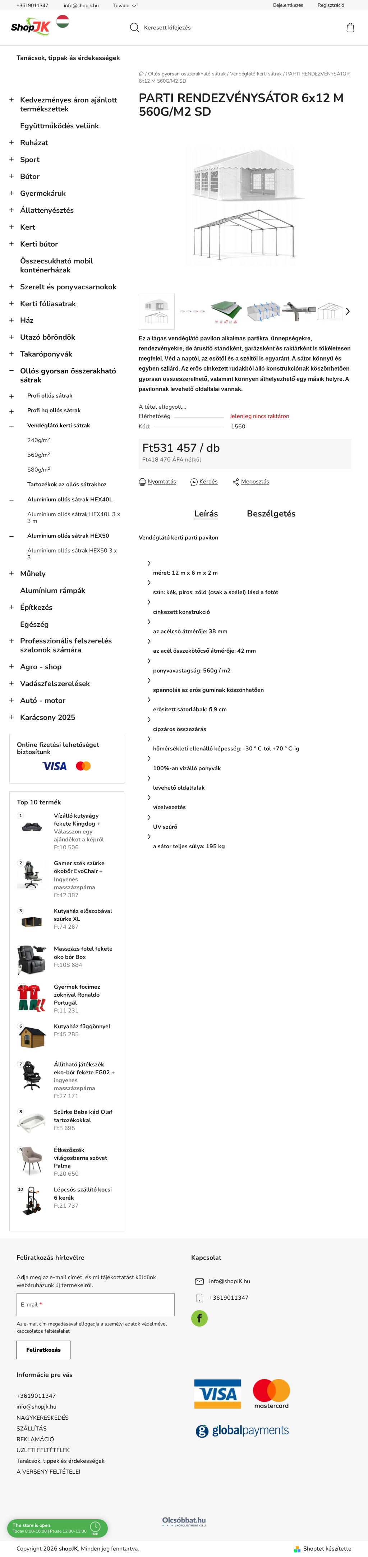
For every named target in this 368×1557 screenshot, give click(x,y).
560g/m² (38, 455)
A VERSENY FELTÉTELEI (48, 1472)
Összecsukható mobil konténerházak (56, 265)
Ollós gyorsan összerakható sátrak (68, 375)
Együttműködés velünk (59, 126)
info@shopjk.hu (81, 5)
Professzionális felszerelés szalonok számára (66, 645)
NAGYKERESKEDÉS (43, 1418)
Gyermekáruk (43, 193)
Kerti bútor (39, 244)
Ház (26, 320)
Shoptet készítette (327, 1549)
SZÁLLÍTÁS (32, 1429)
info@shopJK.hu (229, 1281)
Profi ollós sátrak (50, 396)
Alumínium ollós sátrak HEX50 (68, 536)
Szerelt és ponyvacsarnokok (68, 287)
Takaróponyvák (46, 354)
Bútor (30, 176)
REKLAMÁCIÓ (35, 1439)
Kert (27, 227)
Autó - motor (42, 700)
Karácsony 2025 (47, 717)
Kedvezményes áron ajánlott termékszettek (68, 104)
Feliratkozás (43, 1350)
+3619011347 (32, 5)
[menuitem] (68, 58)
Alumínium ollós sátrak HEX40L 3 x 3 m (73, 517)
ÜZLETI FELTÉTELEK (43, 1450)
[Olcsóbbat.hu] (184, 1521)
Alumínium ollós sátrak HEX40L (69, 500)
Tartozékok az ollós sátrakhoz (67, 484)
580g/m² (38, 470)
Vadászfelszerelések (55, 684)
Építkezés (36, 607)
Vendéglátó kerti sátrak (58, 426)
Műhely (33, 574)
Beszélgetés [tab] (271, 513)
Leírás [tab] (206, 513)
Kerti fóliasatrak (48, 304)
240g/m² (38, 440)
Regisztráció (331, 5)
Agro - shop (40, 667)
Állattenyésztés (47, 210)
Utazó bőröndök (47, 337)
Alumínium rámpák (52, 590)
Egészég (34, 624)
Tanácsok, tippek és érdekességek (61, 1461)
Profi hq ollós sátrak (54, 410)
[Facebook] (199, 1318)
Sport (30, 160)
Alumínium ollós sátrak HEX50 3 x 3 (72, 554)
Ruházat (34, 143)
